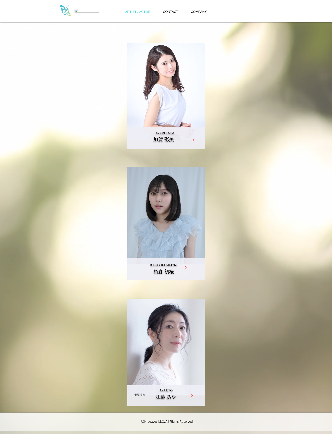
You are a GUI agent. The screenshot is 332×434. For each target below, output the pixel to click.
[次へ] (193, 140)
